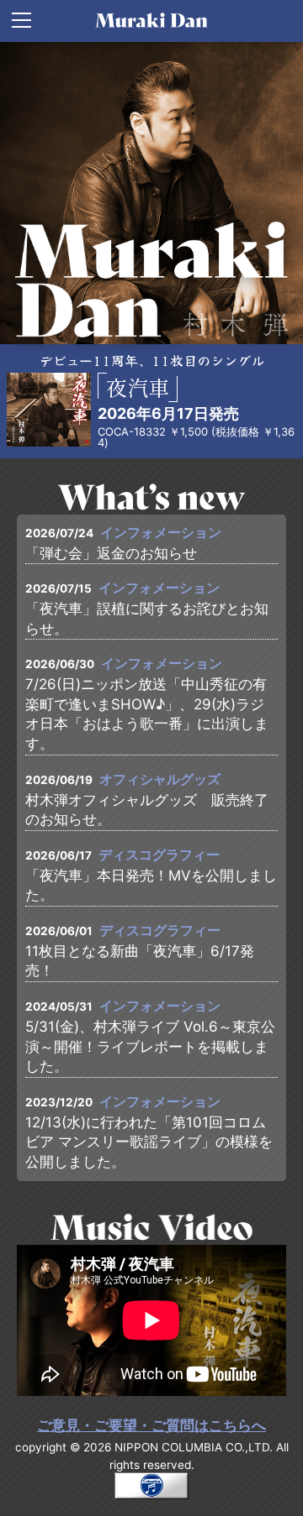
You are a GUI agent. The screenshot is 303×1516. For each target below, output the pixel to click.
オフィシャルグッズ (160, 779)
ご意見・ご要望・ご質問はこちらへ (151, 1425)
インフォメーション (160, 533)
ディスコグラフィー (159, 855)
